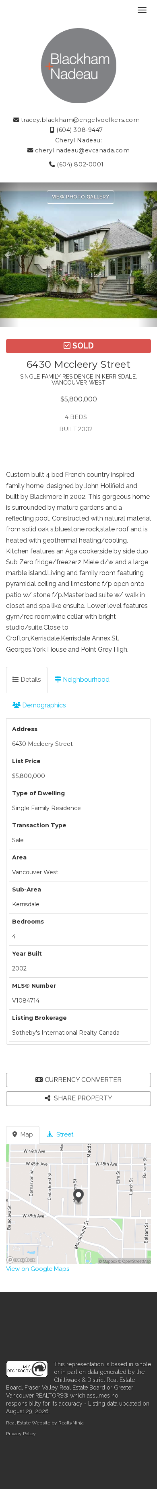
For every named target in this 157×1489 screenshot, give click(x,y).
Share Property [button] (82, 1098)
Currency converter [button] (83, 1080)
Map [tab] (26, 1134)
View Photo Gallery (80, 197)
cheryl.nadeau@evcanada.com (81, 150)
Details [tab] (30, 679)
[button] (9, 254)
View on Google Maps (37, 1268)
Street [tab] (64, 1134)
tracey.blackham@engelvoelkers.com (79, 120)
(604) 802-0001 (79, 164)
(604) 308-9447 (79, 130)
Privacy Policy (21, 1433)
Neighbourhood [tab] (85, 679)
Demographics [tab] (43, 705)
